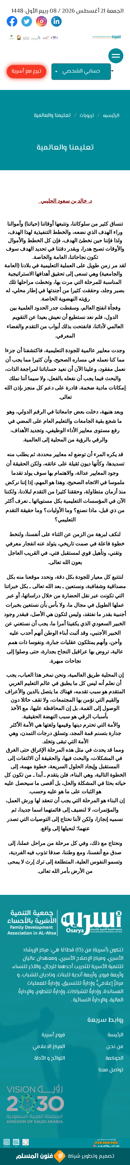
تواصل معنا (110, 1070)
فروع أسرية (53, 1035)
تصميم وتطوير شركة (89, 1156)
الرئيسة (115, 1035)
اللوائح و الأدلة (49, 1058)
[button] (115, 72)
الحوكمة (114, 1058)
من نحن (114, 1047)
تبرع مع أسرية (26, 71)
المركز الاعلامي (49, 1047)
